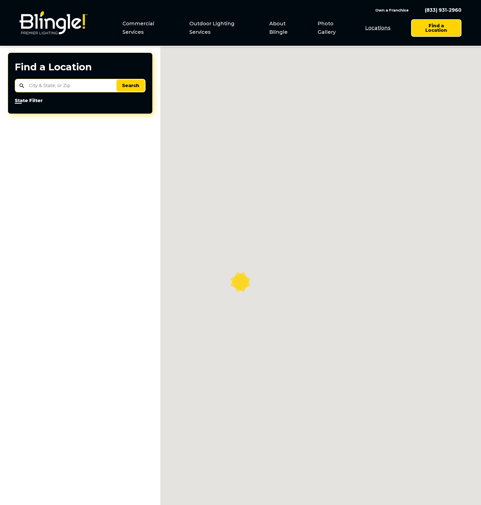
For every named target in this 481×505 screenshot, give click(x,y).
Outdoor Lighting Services (211, 28)
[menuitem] (150, 28)
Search (130, 85)
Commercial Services (138, 28)
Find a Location (436, 28)
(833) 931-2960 (443, 10)
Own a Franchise (392, 10)
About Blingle (278, 28)
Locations (378, 28)
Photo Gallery (327, 28)
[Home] (53, 23)
